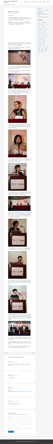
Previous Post (6, 353)
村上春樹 (39, 51)
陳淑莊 (9, 124)
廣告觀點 (33, 1)
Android (39, 24)
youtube (47, 46)
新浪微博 (15, 280)
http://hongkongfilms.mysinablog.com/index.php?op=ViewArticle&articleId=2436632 (19, 391)
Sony (44, 39)
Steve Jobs (40, 44)
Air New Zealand (44, 22)
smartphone (44, 37)
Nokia (46, 35)
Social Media (14, 13)
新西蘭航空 (46, 49)
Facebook (9, 126)
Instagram (39, 30)
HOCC (43, 28)
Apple (43, 24)
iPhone (46, 30)
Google (40, 28)
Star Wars (43, 42)
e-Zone (39, 26)
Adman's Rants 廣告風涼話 (10, 1)
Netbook (47, 33)
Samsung (39, 37)
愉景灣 (39, 49)
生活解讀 (37, 1)
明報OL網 (26, 212)
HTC (46, 28)
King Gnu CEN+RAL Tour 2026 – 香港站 (43, 10)
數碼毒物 (40, 1)
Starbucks (39, 42)
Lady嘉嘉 (10, 280)
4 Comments (10, 13)
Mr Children (43, 33)
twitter (44, 44)
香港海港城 (15, 212)
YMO (43, 46)
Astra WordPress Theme (34, 441)
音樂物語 (48, 1)
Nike (43, 35)
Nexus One (39, 35)
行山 (45, 51)
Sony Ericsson (18, 213)
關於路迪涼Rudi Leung (27, 1)
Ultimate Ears (40, 46)
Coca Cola (46, 24)
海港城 (43, 51)
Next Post (33, 353)
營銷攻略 (44, 1)
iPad (43, 30)
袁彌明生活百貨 (18, 161)
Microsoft (39, 33)
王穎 (20, 192)
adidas (39, 22)
